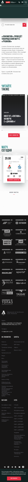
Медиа (3, 355)
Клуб (15, 400)
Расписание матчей (19, 341)
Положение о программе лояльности (5, 366)
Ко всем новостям (9, 24)
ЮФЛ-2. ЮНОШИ (18, 418)
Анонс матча (14, 192)
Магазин (4, 400)
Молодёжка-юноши (19, 410)
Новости (4, 341)
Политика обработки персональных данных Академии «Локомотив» (19, 437)
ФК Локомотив (6, 337)
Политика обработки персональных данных (7, 375)
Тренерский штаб (6, 352)
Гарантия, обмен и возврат (6, 414)
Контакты (16, 456)
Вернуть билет (18, 350)
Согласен (14, 478)
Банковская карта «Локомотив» (18, 453)
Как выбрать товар (6, 405)
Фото (3, 358)
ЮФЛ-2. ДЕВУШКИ (18, 427)
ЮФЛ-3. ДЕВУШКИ (18, 429)
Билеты (16, 337)
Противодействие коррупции (6, 371)
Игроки (3, 350)
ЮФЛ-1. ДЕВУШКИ (18, 424)
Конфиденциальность (7, 417)
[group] (13, 110)
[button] (2, 130)
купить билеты (14, 180)
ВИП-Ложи (17, 344)
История (16, 449)
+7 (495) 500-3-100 (7, 331)
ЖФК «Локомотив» (19, 407)
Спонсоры (16, 446)
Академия (16, 432)
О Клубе (16, 405)
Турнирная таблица (7, 347)
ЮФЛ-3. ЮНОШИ (18, 421)
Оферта (16, 347)
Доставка (4, 410)
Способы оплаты (6, 407)
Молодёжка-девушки (19, 413)
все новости (14, 135)
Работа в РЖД (5, 379)
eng (22, 2)
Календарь (4, 344)
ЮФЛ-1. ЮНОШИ (18, 416)
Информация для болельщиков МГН (6, 383)
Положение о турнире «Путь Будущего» (18, 443)
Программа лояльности (5, 362)
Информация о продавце (5, 420)
